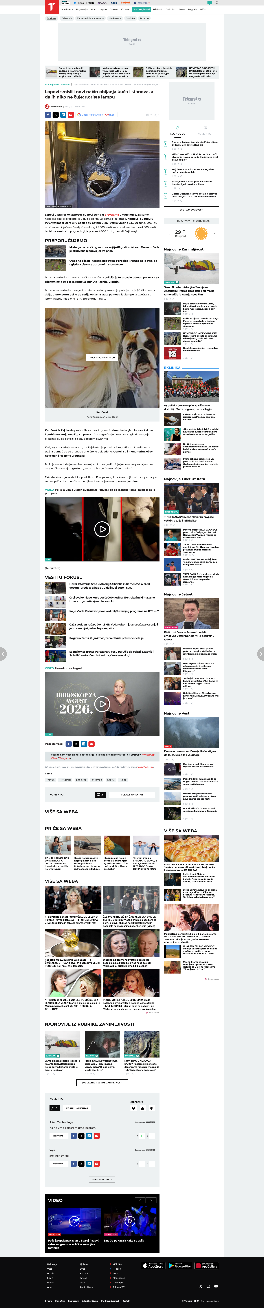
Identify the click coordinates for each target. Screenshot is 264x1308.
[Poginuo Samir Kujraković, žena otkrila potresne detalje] (55, 642)
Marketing (60, 1301)
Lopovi (111, 779)
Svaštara (65, 84)
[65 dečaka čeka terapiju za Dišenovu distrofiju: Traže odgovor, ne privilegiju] (191, 386)
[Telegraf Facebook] (193, 1286)
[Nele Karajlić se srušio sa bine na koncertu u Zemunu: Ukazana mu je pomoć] (172, 698)
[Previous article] (3, 654)
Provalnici (65, 779)
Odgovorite (59, 1135)
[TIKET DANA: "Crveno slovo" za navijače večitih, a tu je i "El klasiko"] (191, 498)
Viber (54, 758)
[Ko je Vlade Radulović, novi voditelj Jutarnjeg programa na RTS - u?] (55, 615)
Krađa (123, 779)
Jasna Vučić (56, 106)
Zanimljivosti (52, 84)
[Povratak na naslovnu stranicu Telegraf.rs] (52, 7)
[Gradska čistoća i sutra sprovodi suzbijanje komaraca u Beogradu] (172, 813)
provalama (112, 214)
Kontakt (126, 1301)
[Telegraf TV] (216, 1286)
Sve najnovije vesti (191, 210)
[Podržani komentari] (143, 1108)
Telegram (64, 758)
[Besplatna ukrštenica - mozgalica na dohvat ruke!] (172, 353)
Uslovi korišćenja (145, 767)
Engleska (81, 779)
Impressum (73, 1301)
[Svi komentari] (133, 1108)
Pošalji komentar (132, 794)
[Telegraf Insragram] (208, 1286)
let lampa (97, 779)
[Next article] (260, 654)
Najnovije (184, 249)
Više (202, 9)
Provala (50, 779)
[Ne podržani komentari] (152, 1108)
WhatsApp (148, 754)
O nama (48, 1301)
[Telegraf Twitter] (201, 1286)
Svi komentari (102, 1179)
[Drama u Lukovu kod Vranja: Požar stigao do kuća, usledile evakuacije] (191, 732)
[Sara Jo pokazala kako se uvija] (130, 1221)
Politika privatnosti (110, 1301)
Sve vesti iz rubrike (102, 1082)
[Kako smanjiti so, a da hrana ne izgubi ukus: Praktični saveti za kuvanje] (172, 419)
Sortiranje (136, 1102)
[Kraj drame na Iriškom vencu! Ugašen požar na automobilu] (172, 769)
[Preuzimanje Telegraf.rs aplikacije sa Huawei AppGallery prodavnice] (206, 1265)
